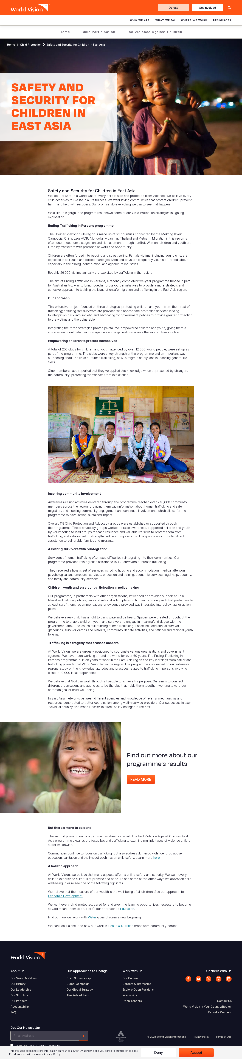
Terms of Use (224, 1036)
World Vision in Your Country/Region (207, 1006)
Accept (196, 1052)
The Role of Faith (77, 995)
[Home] (25, 8)
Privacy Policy (201, 1036)
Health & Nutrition (120, 926)
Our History (18, 984)
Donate (173, 7)
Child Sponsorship (78, 978)
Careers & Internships (136, 984)
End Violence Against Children (154, 32)
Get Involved (207, 7)
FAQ (13, 1012)
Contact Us (224, 1001)
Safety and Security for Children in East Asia (76, 44)
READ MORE (140, 779)
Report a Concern (220, 1012)
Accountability (20, 1006)
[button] (229, 7)
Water (92, 917)
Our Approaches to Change (87, 971)
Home (65, 32)
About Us (17, 971)
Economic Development (65, 896)
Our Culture (130, 978)
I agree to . (37, 1045)
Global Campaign (77, 984)
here (156, 857)
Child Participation (98, 32)
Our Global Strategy (79, 989)
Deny (158, 1052)
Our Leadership (20, 989)
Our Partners (18, 1001)
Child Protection (30, 44)
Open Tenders (132, 1001)
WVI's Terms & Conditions (45, 1045)
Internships (129, 995)
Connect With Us (219, 971)
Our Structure (19, 995)
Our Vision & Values (23, 978)
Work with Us (132, 971)
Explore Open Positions (138, 989)
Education (127, 909)
